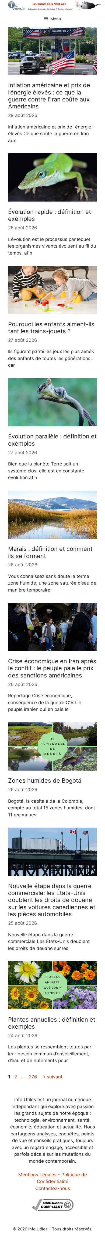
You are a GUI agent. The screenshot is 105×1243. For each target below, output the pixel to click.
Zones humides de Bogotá (44, 780)
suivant (51, 1076)
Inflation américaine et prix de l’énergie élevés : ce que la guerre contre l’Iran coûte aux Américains (49, 96)
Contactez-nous (52, 1188)
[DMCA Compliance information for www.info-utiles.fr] (53, 1209)
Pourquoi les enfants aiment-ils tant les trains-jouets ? (51, 328)
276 (33, 1076)
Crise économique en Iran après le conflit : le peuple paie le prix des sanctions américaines (52, 668)
